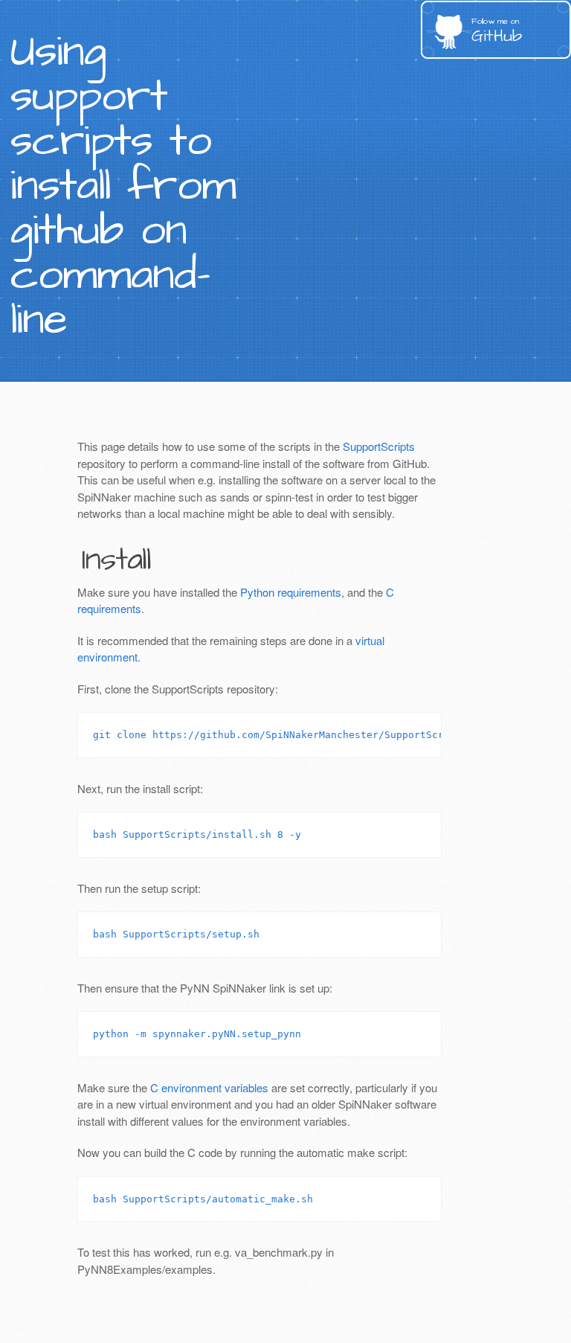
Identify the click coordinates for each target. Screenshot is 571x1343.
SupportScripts (379, 446)
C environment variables (209, 1087)
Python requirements (290, 592)
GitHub (496, 32)
